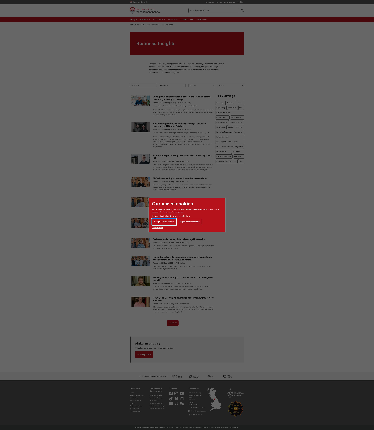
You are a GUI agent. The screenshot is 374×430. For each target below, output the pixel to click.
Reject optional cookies (190, 222)
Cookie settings (157, 228)
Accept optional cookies (164, 222)
